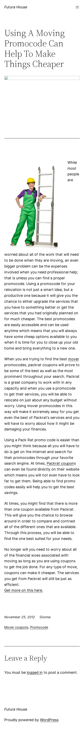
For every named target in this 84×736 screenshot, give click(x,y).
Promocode (39, 627)
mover (73, 359)
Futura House (15, 7)
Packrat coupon (60, 463)
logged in (35, 672)
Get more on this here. (23, 590)
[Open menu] (77, 7)
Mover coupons (16, 627)
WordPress (49, 720)
